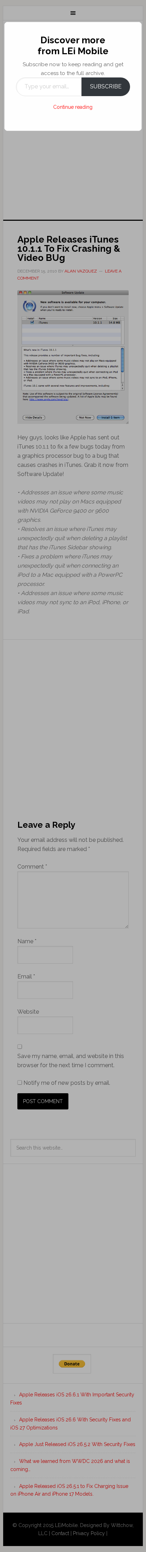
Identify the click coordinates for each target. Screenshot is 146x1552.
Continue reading (72, 107)
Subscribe (106, 86)
